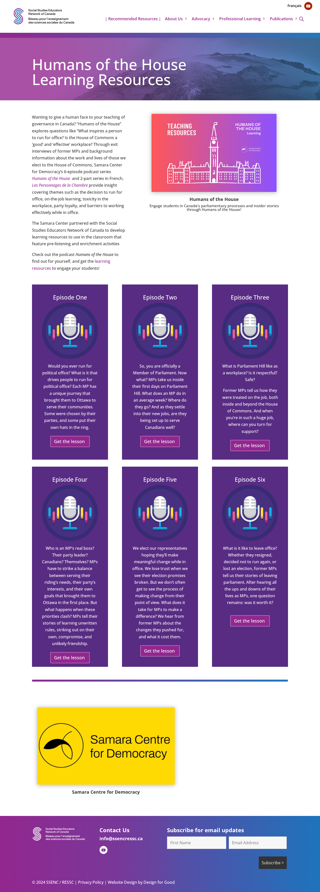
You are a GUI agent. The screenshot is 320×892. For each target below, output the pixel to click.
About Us (174, 19)
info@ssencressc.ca (121, 838)
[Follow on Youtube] (308, 6)
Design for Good (158, 882)
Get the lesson (69, 441)
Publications (281, 19)
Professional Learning (240, 19)
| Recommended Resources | (133, 19)
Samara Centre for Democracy (106, 792)
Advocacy (201, 19)
